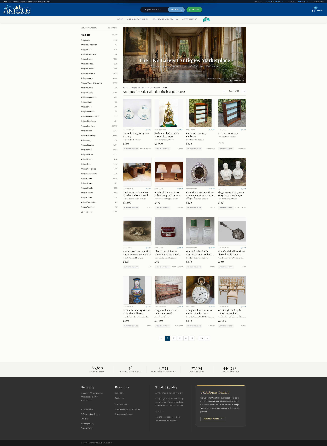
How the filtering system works (127, 409)
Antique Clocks (99, 93)
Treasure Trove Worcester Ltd (232, 258)
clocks (180, 148)
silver (212, 207)
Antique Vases (99, 197)
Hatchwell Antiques (134, 140)
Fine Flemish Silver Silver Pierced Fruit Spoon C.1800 (231, 254)
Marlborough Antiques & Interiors (234, 317)
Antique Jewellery (99, 135)
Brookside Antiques (197, 140)
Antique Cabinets (99, 69)
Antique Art (99, 40)
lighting (180, 207)
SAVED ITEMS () (189, 19)
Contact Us (119, 398)
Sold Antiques (86, 401)
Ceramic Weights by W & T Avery (136, 135)
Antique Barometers (99, 45)
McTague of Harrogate (135, 258)
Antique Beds (99, 50)
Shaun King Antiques (229, 199)
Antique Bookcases (99, 54)
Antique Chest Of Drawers (99, 83)
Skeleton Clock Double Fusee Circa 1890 (167, 135)
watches (211, 326)
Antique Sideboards (99, 174)
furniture (179, 326)
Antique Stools (99, 188)
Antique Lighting (99, 145)
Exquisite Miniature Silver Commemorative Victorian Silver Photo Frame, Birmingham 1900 (200, 197)
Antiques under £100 (89, 397)
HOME (120, 19)
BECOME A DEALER (212, 419)
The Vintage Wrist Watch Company (202, 317)
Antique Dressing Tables (99, 116)
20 (202, 338)
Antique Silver (99, 178)
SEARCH (175, 10)
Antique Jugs (99, 140)
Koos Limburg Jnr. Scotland (168, 199)
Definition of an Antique (90, 414)
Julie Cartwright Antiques (199, 199)
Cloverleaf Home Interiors (136, 199)
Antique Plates (99, 159)
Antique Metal (99, 150)
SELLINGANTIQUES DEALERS (165, 19)
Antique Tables (99, 193)
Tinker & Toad (164, 317)
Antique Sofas (99, 183)
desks (149, 207)
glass (212, 267)
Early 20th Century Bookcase (196, 135)
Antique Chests (99, 88)
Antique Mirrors (99, 155)
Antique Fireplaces (99, 121)
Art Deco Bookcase (228, 133)
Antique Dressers (99, 112)
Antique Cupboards (99, 97)
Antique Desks (99, 107)
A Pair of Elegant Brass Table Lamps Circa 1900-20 (168, 195)
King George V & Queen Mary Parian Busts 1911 (231, 194)
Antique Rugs (99, 164)
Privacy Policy (87, 428)
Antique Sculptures (99, 169)
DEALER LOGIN (319, 2)
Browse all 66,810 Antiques (92, 393)
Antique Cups (99, 102)
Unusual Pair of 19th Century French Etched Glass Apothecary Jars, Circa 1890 (198, 256)
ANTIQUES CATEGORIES (137, 19)
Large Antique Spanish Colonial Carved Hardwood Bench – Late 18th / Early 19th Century (168, 315)
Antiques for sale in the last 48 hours (145, 87)
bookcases (211, 148)
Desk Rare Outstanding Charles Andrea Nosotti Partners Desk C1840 (135, 195)
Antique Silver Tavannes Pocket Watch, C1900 (199, 312)
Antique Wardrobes (99, 202)
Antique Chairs (99, 78)
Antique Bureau (99, 64)
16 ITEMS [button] (302, 2)
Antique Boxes (99, 59)
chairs (243, 326)
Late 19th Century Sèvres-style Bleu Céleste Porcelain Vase (137, 313)
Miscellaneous (99, 212)
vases (149, 326)
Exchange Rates (87, 424)
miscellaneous (145, 148)
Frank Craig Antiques (166, 140)
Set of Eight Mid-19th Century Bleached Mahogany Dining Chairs (231, 313)
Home (125, 87)
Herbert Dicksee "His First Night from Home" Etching (137, 253)
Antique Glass (99, 131)
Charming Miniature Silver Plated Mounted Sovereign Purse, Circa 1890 (167, 256)
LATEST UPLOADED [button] (273, 2)
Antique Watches (99, 207)
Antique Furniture (99, 126)
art (150, 267)
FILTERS (196, 10)
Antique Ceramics (99, 73)
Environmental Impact (123, 414)
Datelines (84, 419)
